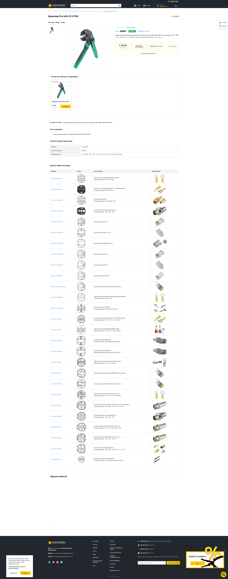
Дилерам (95, 557)
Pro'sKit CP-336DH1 (56, 416)
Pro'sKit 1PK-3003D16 (57, 265)
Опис (63, 22)
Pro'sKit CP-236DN (56, 362)
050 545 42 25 (144, 545)
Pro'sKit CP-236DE (56, 330)
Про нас (95, 544)
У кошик (65, 106)
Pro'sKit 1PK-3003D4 (56, 200)
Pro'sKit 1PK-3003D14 (57, 254)
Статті (138, 5)
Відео (94, 554)
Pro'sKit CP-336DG (56, 405)
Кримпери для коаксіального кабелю (92, 11)
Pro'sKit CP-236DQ (56, 373)
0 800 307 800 (144, 541)
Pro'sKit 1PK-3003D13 (57, 243)
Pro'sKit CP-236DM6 (56, 351)
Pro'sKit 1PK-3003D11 (57, 222)
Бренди (148, 5)
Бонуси (112, 567)
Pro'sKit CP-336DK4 (56, 438)
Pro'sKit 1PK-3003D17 (57, 276)
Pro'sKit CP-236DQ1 (56, 384)
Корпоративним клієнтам (148, 53)
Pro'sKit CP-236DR (56, 394)
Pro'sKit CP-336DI (56, 427)
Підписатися (172, 563)
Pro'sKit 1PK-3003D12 (57, 232)
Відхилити (14, 573)
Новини (95, 547)
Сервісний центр (115, 570)
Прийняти (25, 573)
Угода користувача (115, 552)
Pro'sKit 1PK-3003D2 (56, 189)
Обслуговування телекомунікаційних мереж (70, 11)
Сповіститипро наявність (139, 46)
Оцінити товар (131, 27)
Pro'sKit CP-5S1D (55, 459)
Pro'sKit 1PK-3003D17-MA (58, 286)
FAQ (94, 565)
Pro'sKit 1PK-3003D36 (57, 308)
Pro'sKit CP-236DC (56, 319)
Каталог (56, 11)
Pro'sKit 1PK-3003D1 (56, 178)
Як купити (112, 564)
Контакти (95, 541)
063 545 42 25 (144, 553)
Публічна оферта (115, 560)
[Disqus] (114, 501)
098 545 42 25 (144, 549)
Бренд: (117, 31)
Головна (50, 11)
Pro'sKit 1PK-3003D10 (57, 211)
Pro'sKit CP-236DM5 (56, 340)
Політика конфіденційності (115, 556)
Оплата (112, 541)
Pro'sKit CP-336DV (56, 448)
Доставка (113, 544)
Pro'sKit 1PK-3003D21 (57, 297)
